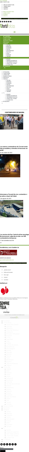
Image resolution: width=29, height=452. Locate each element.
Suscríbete (5, 7)
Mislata (8, 389)
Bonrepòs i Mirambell (12, 334)
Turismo (8, 56)
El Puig (8, 337)
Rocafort (9, 362)
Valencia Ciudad (8, 40)
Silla (7, 400)
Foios (8, 341)
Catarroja (9, 382)
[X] (8, 21)
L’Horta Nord (7, 37)
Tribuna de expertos (11, 60)
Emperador (9, 339)
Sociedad (8, 54)
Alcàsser (9, 373)
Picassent (9, 395)
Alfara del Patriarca (12, 330)
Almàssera (9, 332)
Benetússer (9, 380)
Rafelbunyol (9, 360)
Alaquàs (8, 369)
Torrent (8, 402)
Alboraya (9, 326)
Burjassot (9, 336)
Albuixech (9, 328)
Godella (8, 343)
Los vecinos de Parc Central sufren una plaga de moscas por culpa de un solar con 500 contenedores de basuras (14, 236)
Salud (7, 53)
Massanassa (10, 387)
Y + (4, 57)
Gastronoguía (10, 50)
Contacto (5, 9)
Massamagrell (10, 349)
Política (8, 52)
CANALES (6, 410)
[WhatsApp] (10, 21)
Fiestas (8, 49)
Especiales (6, 42)
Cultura (8, 45)
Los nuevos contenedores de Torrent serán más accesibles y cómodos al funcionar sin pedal (14, 148)
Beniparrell (9, 378)
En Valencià (6, 66)
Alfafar (8, 376)
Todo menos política (11, 62)
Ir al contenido (3, 0)
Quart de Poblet (11, 397)
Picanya (8, 393)
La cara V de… (9, 64)
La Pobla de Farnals (12, 345)
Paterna (8, 356)
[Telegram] (6, 21)
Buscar (4, 67)
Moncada (9, 352)
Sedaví (8, 399)
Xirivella (8, 404)
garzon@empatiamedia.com (7, 260)
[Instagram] (2, 21)
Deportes (8, 46)
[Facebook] (0, 21)
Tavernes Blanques (12, 363)
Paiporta (8, 391)
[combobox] (6, 449)
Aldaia (8, 374)
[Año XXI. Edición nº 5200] (8, 4)
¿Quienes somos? (7, 6)
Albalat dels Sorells (12, 324)
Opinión (8, 59)
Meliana (8, 350)
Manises (8, 386)
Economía (8, 48)
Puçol (8, 358)
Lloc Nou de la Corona (13, 384)
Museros (9, 354)
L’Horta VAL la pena (12, 436)
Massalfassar (10, 347)
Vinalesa (8, 365)
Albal (7, 371)
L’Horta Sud (6, 39)
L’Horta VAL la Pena (11, 63)
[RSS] (4, 21)
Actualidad (6, 36)
